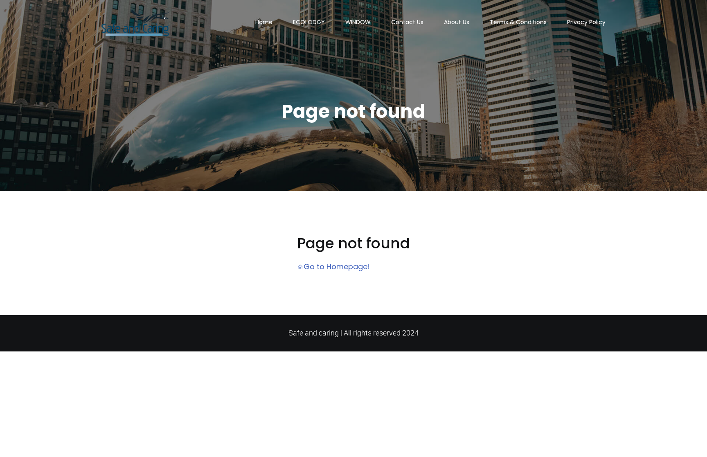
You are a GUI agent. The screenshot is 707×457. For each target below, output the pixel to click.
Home (263, 22)
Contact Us (407, 22)
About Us (456, 22)
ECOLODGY (309, 22)
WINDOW (358, 22)
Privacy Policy (586, 22)
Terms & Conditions (518, 22)
